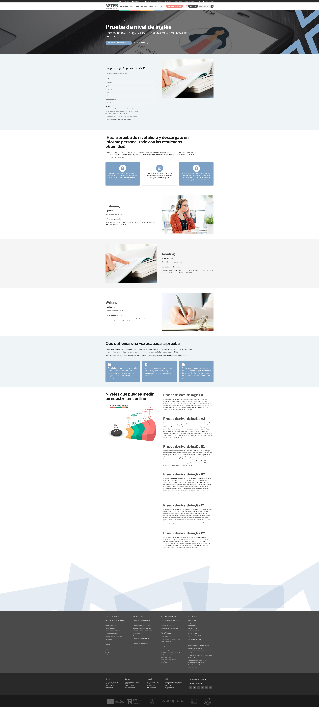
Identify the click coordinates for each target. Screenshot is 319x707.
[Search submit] (212, 6)
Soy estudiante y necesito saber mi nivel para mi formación (122, 111)
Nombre (108, 79)
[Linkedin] (202, 687)
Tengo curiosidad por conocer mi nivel (117, 113)
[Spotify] (210, 687)
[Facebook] (190, 687)
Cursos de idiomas (110, 20)
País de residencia (111, 99)
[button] (174, 6)
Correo (108, 93)
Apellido (108, 86)
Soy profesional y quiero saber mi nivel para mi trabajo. (121, 109)
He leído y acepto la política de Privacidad (119, 119)
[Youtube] (206, 687)
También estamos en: (195, 683)
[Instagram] (198, 687)
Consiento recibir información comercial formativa (122, 116)
